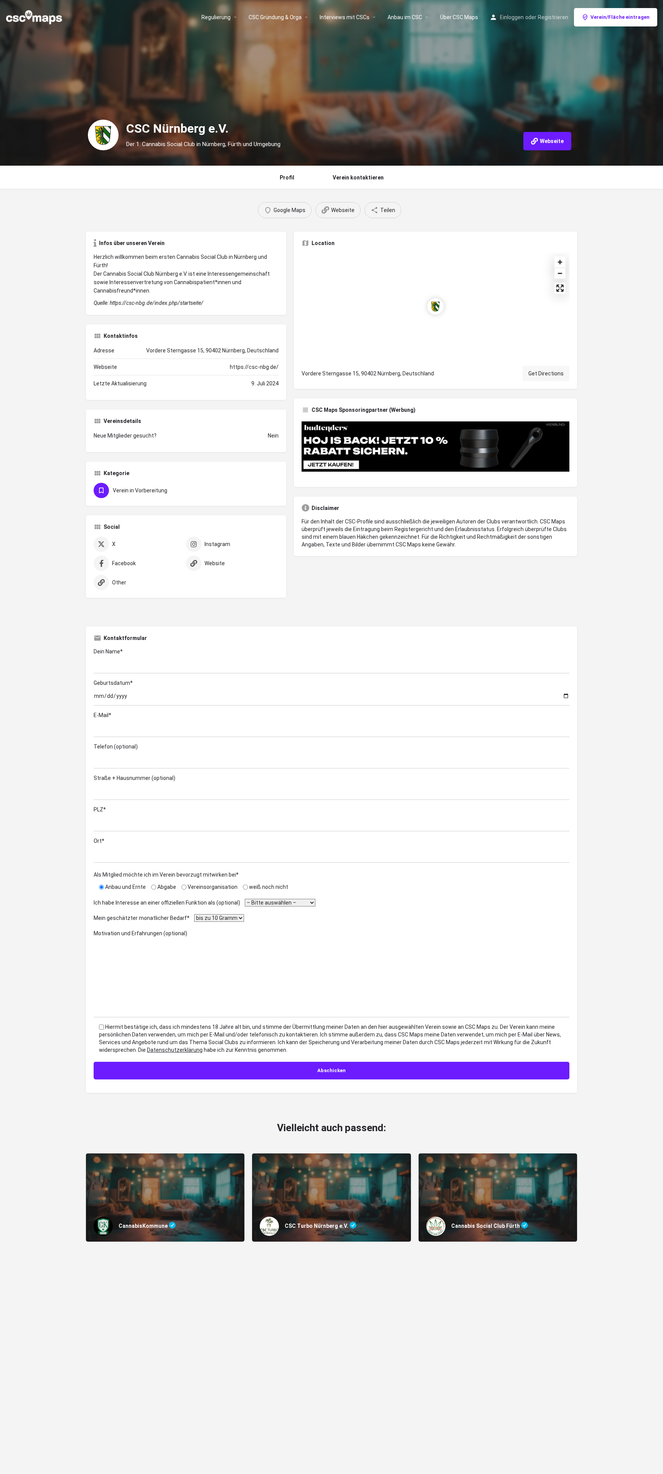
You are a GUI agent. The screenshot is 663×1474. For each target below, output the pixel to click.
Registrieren (553, 17)
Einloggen (512, 17)
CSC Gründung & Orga (275, 17)
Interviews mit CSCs (344, 17)
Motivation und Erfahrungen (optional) (140, 933)
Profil (287, 177)
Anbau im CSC (405, 17)
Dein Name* (108, 651)
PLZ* (100, 809)
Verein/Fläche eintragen (620, 17)
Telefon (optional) (116, 747)
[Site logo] (35, 16)
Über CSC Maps (459, 17)
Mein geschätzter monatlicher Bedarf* (143, 918)
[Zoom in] (560, 262)
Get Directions (546, 373)
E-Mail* (102, 715)
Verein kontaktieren (358, 177)
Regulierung (216, 17)
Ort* (99, 841)
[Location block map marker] (435, 306)
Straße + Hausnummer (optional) (134, 778)
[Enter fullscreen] (560, 288)
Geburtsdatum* (113, 683)
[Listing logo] (103, 135)
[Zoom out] (560, 273)
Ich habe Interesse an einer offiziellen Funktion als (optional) (169, 903)
